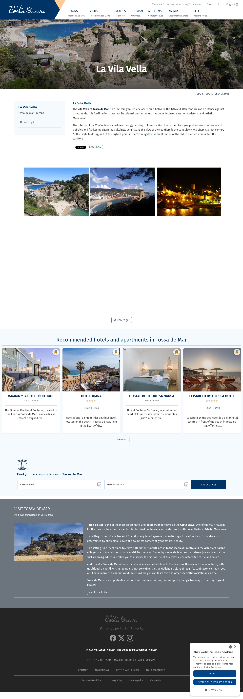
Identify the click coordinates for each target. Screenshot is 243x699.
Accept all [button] (215, 673)
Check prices (208, 484)
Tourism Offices (155, 670)
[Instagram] (130, 639)
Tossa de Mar (154, 125)
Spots (200, 94)
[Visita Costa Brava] (27, 9)
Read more (216, 667)
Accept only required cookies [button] (215, 682)
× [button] (235, 646)
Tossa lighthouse (146, 134)
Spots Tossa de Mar (217, 94)
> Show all (121, 439)
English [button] (231, 4)
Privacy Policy (115, 680)
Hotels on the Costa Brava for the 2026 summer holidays (121, 660)
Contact (83, 670)
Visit (32, 509)
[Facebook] (113, 639)
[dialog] (215, 669)
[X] (121, 639)
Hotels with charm (127, 670)
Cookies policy (136, 680)
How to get (28, 122)
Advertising (102, 670)
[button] (217, 191)
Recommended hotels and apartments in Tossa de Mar (121, 340)
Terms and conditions (92, 680)
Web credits (155, 680)
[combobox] (230, 647)
